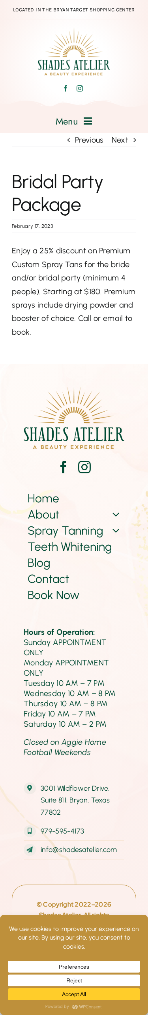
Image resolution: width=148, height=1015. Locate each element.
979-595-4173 (62, 831)
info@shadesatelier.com (79, 849)
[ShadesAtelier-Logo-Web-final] (74, 31)
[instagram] (80, 88)
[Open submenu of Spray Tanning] (115, 530)
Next (120, 140)
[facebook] (65, 88)
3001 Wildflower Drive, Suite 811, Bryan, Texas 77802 (75, 800)
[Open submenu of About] (115, 514)
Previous (89, 140)
